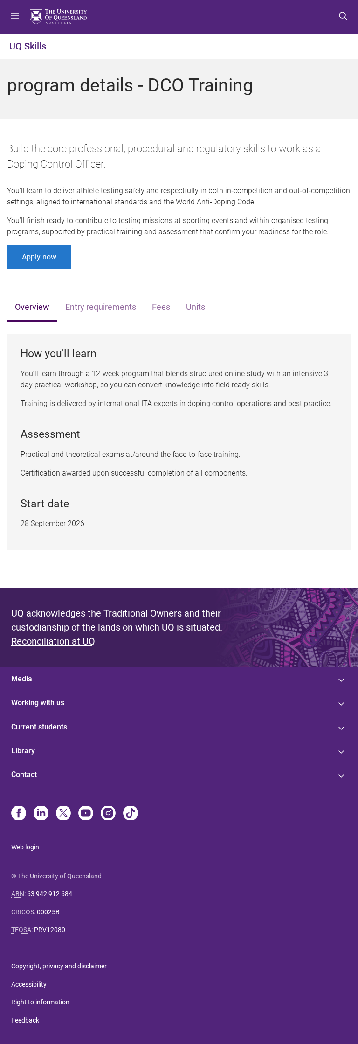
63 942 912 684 (49, 893)
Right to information (40, 1002)
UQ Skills (27, 46)
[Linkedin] (41, 813)
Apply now (39, 256)
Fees (161, 307)
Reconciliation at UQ (53, 641)
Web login (25, 847)
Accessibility (29, 984)
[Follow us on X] (63, 813)
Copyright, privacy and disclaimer (59, 966)
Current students (39, 726)
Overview (32, 307)
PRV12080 (49, 929)
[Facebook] (18, 813)
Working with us (37, 702)
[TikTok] (130, 813)
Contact (24, 774)
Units (195, 307)
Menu (15, 17)
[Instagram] (108, 813)
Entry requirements (100, 307)
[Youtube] (85, 813)
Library (23, 750)
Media (21, 678)
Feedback (25, 1020)
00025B (48, 912)
